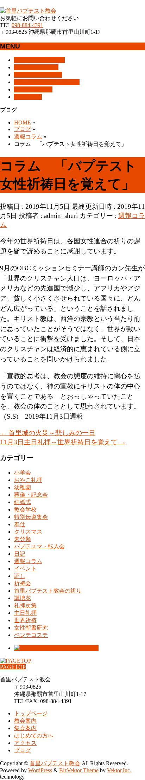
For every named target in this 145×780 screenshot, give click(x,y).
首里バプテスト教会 (55, 763)
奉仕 (19, 524)
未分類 (22, 539)
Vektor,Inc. (119, 770)
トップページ (31, 713)
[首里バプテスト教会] (28, 11)
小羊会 (22, 473)
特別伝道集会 (31, 517)
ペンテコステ (31, 635)
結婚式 (22, 502)
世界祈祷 (25, 620)
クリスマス (28, 532)
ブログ (22, 750)
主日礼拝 (25, 613)
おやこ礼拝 (28, 480)
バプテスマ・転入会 (39, 546)
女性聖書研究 (31, 628)
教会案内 (25, 721)
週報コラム (28, 561)
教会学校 (25, 510)
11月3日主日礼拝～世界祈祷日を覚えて (63, 442)
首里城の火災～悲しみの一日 (47, 433)
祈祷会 (22, 583)
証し (19, 576)
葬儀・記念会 (31, 495)
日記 (19, 554)
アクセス (25, 743)
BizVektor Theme (79, 770)
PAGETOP (13, 667)
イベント (25, 569)
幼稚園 (22, 487)
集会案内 (25, 728)
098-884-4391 (27, 25)
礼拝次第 (25, 605)
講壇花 (22, 598)
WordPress (40, 770)
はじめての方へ (33, 736)
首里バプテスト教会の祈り (48, 591)
